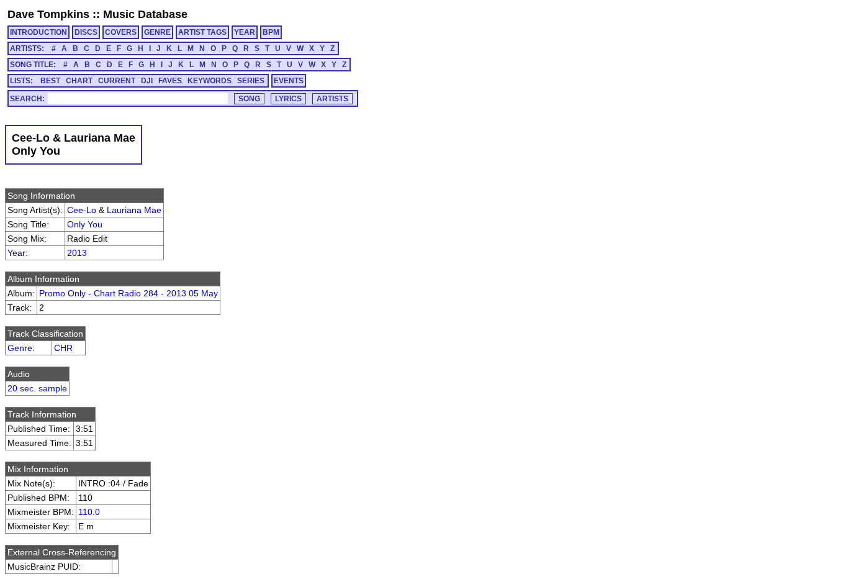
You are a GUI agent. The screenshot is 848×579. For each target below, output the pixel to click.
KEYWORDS (209, 80)
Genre (19, 348)
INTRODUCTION (38, 32)
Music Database (145, 14)
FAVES (170, 80)
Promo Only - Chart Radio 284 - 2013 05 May (128, 293)
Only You (84, 224)
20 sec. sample (37, 388)
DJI (147, 80)
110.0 (89, 512)
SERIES (250, 80)
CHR (63, 348)
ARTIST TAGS (202, 32)
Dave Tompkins (48, 14)
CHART (79, 80)
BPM (271, 32)
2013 (77, 253)
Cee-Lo (81, 210)
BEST (50, 80)
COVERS (121, 32)
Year (16, 253)
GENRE (157, 32)
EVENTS (289, 80)
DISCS (85, 32)
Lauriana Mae (134, 210)
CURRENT (116, 80)
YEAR (244, 32)
